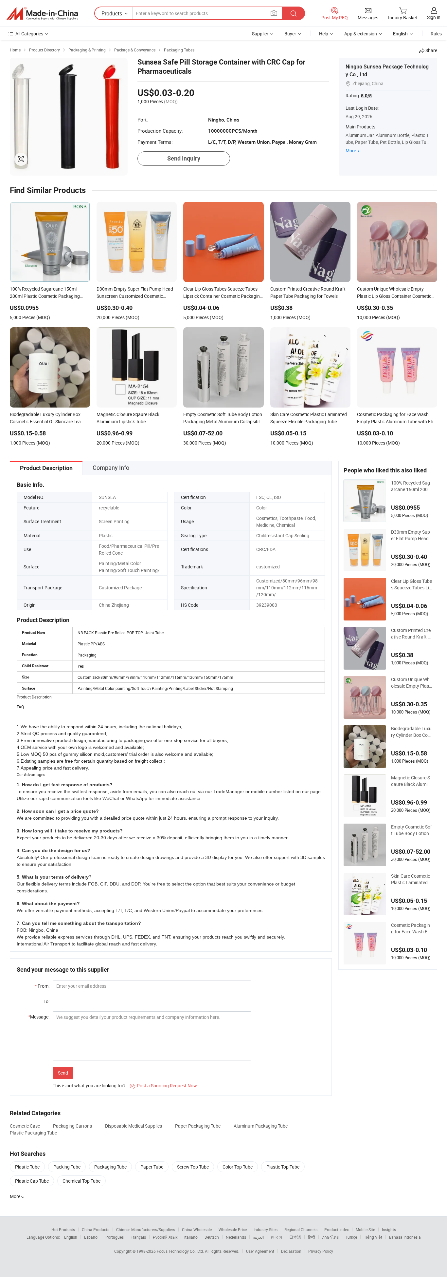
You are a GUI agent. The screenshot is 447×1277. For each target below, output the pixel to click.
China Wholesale (197, 1229)
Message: (38, 1017)
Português (114, 1237)
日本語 (295, 1237)
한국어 (276, 1237)
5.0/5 (366, 95)
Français (138, 1237)
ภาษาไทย (330, 1237)
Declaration (291, 1251)
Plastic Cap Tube (32, 1181)
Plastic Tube (27, 1167)
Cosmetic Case (25, 1126)
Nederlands (236, 1237)
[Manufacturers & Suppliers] (42, 13)
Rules (436, 33)
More (351, 150)
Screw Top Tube (193, 1167)
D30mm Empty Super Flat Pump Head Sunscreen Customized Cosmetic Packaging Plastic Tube (411, 535)
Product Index (336, 1229)
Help (323, 33)
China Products (95, 1229)
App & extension (360, 33)
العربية (258, 1237)
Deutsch (212, 1237)
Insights (389, 1229)
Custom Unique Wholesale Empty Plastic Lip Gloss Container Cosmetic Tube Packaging (411, 682)
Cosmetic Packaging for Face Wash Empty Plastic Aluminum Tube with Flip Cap (411, 928)
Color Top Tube (238, 1167)
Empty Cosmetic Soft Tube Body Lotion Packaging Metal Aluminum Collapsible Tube (411, 830)
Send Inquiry (183, 158)
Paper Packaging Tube (198, 1126)
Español (91, 1237)
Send (63, 1073)
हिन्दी (311, 1237)
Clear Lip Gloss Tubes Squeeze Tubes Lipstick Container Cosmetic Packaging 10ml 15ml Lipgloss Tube (411, 584)
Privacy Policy (320, 1251)
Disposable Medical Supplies (133, 1126)
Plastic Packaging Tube (33, 1133)
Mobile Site (365, 1229)
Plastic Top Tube (282, 1167)
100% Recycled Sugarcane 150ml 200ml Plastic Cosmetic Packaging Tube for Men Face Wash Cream (411, 486)
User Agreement (260, 1251)
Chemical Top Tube (81, 1181)
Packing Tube (66, 1167)
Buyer (290, 33)
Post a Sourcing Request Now (163, 1085)
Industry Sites (265, 1229)
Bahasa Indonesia (405, 1237)
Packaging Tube (110, 1167)
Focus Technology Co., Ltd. (181, 1251)
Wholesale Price (233, 1229)
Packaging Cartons (72, 1126)
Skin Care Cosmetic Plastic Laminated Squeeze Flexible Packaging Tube (411, 879)
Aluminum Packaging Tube (261, 1126)
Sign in (433, 17)
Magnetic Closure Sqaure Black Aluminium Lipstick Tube (411, 781)
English (70, 1237)
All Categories (29, 33)
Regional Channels (300, 1229)
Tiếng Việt (373, 1237)
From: (42, 986)
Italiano (191, 1237)
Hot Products (63, 1229)
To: (46, 1001)
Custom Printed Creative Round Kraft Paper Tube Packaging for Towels (411, 633)
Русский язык (165, 1237)
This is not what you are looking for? (89, 1085)
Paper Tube (151, 1167)
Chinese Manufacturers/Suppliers (145, 1229)
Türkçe (351, 1237)
